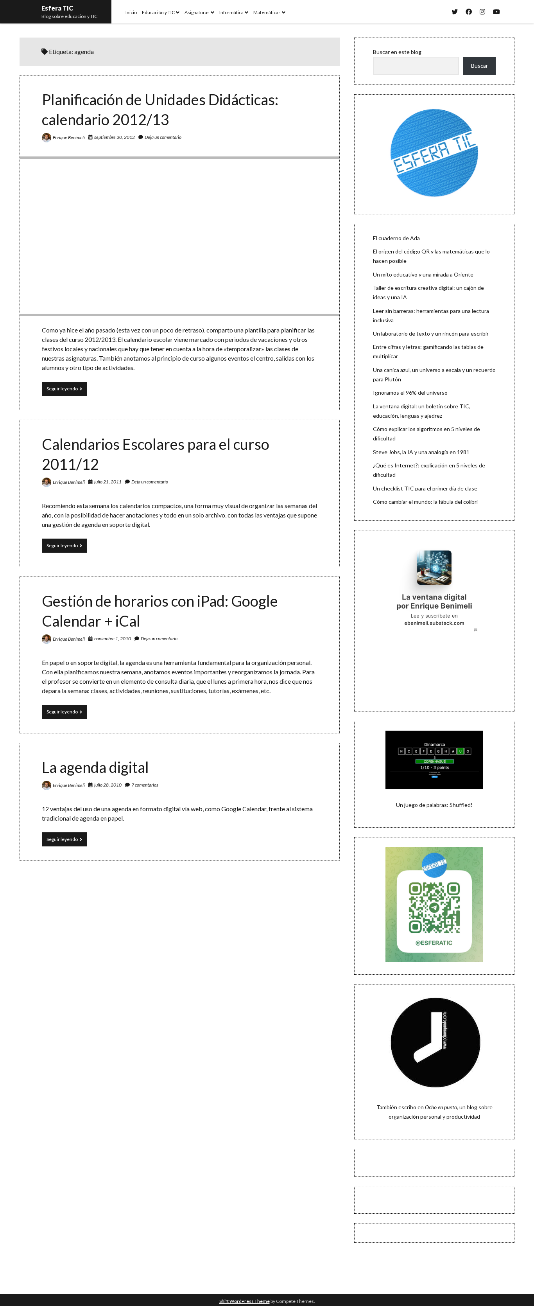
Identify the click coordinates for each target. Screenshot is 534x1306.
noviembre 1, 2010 (112, 638)
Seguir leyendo (67, 390)
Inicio (131, 12)
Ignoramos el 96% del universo (410, 392)
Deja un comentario (163, 137)
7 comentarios (144, 785)
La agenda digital (95, 767)
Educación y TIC (158, 12)
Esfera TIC (57, 8)
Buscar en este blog (397, 52)
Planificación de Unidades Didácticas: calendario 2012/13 (179, 236)
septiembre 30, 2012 (114, 137)
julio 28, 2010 (108, 785)
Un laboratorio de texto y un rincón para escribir (431, 333)
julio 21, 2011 (108, 482)
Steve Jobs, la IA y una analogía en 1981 (421, 452)
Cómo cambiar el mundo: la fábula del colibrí (425, 501)
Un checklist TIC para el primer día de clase (425, 488)
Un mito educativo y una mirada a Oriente (423, 274)
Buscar (479, 65)
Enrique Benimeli (69, 137)
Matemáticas (267, 12)
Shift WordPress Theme (244, 1301)
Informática (231, 12)
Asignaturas (197, 12)
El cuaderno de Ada (396, 238)
